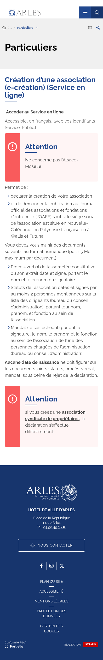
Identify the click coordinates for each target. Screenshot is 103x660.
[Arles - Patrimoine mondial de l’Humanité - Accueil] (51, 492)
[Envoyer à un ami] (90, 27)
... (11, 27)
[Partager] (98, 27)
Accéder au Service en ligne (35, 111)
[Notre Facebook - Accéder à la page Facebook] (41, 566)
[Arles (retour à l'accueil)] (39, 12)
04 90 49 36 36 (54, 527)
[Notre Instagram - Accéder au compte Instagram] (51, 566)
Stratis (90, 644)
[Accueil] (4, 27)
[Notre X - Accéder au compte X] (61, 566)
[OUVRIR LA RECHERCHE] (97, 12)
